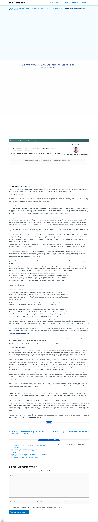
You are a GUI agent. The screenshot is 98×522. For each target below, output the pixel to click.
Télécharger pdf (65, 2)
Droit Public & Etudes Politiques (22, 8)
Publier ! (58, 2)
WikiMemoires (17, 2)
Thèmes (52, 2)
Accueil (11, 8)
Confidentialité (84, 2)
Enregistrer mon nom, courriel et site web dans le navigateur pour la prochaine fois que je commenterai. (37, 507)
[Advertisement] (49, 127)
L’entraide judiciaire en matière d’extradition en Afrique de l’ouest (47, 8)
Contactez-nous (75, 2)
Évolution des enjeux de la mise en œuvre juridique (70, 431)
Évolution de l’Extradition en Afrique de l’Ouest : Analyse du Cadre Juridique (26, 432)
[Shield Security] (2, 520)
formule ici (84, 446)
